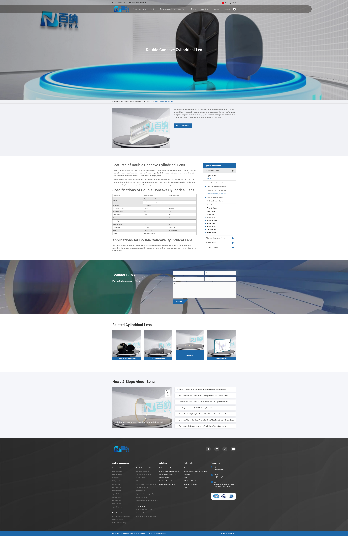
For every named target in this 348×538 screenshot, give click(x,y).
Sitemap (222, 533)
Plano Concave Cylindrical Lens (216, 186)
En (233, 3)
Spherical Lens (211, 229)
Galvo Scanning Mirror (143, 481)
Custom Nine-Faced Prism (144, 510)
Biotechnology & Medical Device (169, 471)
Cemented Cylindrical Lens (215, 197)
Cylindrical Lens (149, 101)
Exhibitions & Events (190, 481)
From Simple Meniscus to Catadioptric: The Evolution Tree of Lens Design (202, 426)
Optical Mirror (211, 217)
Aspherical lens (211, 176)
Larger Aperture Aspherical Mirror (146, 484)
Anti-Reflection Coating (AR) (121, 516)
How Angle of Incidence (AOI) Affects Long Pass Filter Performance (200, 408)
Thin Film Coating (212, 247)
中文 (226, 3)
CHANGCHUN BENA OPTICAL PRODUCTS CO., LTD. (137, 533)
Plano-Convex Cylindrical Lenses (217, 183)
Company (187, 474)
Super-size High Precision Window (147, 500)
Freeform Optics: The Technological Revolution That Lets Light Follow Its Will (203, 402)
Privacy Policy (230, 533)
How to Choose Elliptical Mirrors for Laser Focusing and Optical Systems (202, 390)
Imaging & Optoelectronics (167, 481)
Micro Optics (211, 205)
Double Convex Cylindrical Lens (216, 190)
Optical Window (212, 220)
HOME (116, 101)
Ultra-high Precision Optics (215, 238)
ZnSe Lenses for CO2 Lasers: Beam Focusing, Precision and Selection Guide (203, 396)
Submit (179, 302)
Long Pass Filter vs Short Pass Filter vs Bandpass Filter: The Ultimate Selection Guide (206, 420)
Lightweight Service (142, 487)
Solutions (163, 463)
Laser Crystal (211, 211)
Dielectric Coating (117, 519)
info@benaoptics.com (139, 3)
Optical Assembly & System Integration (196, 471)
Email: (216, 475)
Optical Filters (211, 226)
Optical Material (212, 233)
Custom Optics (211, 243)
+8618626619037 (120, 3)
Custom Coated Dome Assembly (146, 516)
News (185, 477)
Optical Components (125, 101)
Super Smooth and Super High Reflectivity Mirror (145, 495)
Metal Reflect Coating (119, 523)
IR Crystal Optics (212, 208)
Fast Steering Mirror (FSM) (144, 474)
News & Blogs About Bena (133, 381)
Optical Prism (211, 214)
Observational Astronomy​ (167, 484)
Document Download (190, 484)
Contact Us (215, 463)
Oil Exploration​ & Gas (165, 468)
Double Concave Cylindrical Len (164, 101)
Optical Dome (211, 223)
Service (186, 468)
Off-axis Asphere (141, 491)
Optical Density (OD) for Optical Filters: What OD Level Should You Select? (202, 414)
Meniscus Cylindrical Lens (215, 201)
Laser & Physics (164, 477)
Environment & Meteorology (168, 474)
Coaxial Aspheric (141, 477)
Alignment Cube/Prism (143, 471)
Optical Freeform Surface (143, 513)
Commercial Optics (137, 101)
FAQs (185, 487)
